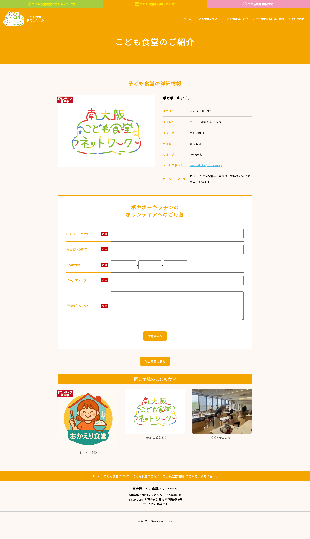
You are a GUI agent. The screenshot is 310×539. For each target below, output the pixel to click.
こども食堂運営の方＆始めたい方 (53, 4)
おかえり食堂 (88, 452)
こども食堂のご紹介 (236, 19)
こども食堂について (208, 19)
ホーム (187, 19)
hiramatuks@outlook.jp (206, 165)
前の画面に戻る (155, 361)
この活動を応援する (261, 4)
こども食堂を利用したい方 (157, 4)
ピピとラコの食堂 (221, 437)
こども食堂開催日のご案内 (268, 19)
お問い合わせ (296, 19)
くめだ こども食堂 (155, 437)
